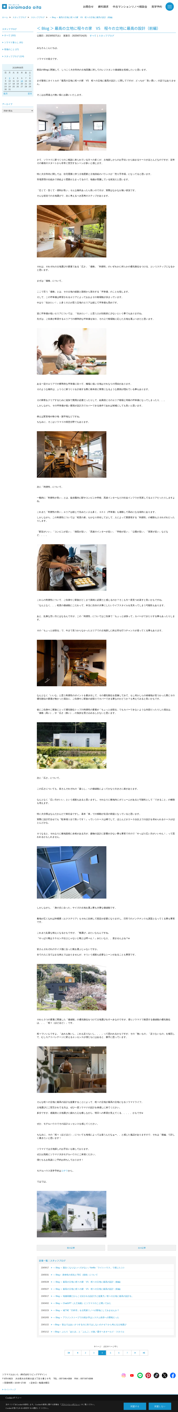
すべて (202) (10, 35)
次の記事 (142, 1248)
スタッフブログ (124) (14, 56)
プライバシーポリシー (70, 1404)
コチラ (64, 1171)
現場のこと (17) (11, 49)
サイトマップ (10, 1389)
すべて (93, 35)
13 (22, 81)
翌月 (30, 93)
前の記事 (71, 1248)
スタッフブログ (106, 35)
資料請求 (103, 6)
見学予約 (156, 6)
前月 (5, 93)
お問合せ (88, 6)
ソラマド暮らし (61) (13, 42)
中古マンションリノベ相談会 (130, 6)
